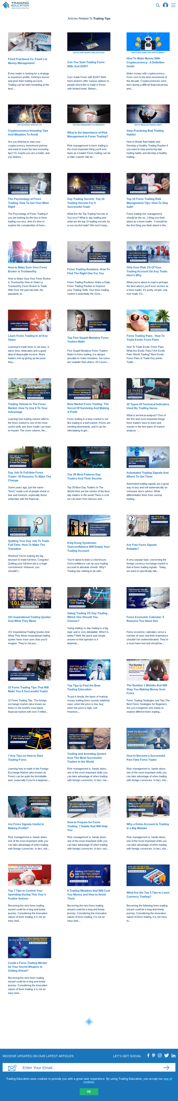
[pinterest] (153, 1055)
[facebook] (148, 1055)
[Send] (166, 1067)
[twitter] (166, 1055)
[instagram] (160, 1055)
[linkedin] (173, 1055)
